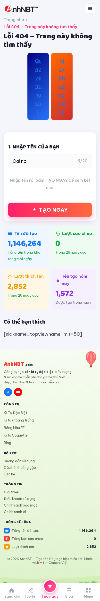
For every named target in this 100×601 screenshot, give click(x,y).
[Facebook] (8, 392)
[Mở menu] (90, 8)
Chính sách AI (15, 512)
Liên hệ (9, 474)
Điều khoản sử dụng (19, 499)
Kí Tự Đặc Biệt (15, 413)
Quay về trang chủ (38, 86)
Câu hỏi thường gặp (20, 467)
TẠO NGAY (53, 209)
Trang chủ (14, 19)
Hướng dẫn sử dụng (19, 461)
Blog (7, 443)
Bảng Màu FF (14, 428)
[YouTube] (18, 392)
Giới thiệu (11, 492)
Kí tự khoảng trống (61, 86)
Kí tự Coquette (16, 435)
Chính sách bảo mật (20, 505)
